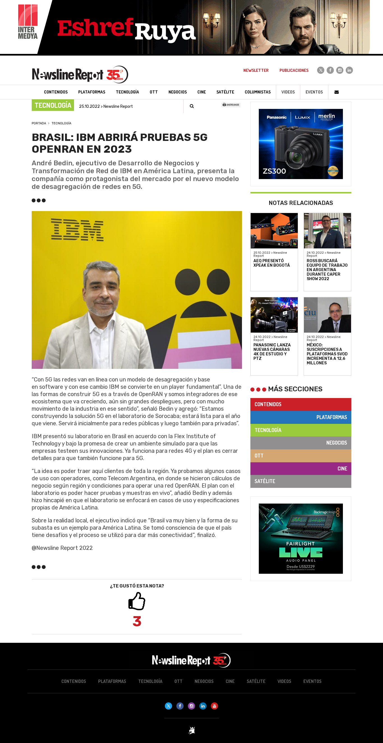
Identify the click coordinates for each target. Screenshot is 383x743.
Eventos (314, 92)
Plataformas (332, 417)
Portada (39, 123)
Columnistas (258, 92)
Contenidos (268, 404)
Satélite (265, 481)
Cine (342, 468)
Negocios (336, 443)
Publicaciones (294, 70)
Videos (288, 92)
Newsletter (256, 70)
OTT (259, 455)
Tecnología (61, 123)
